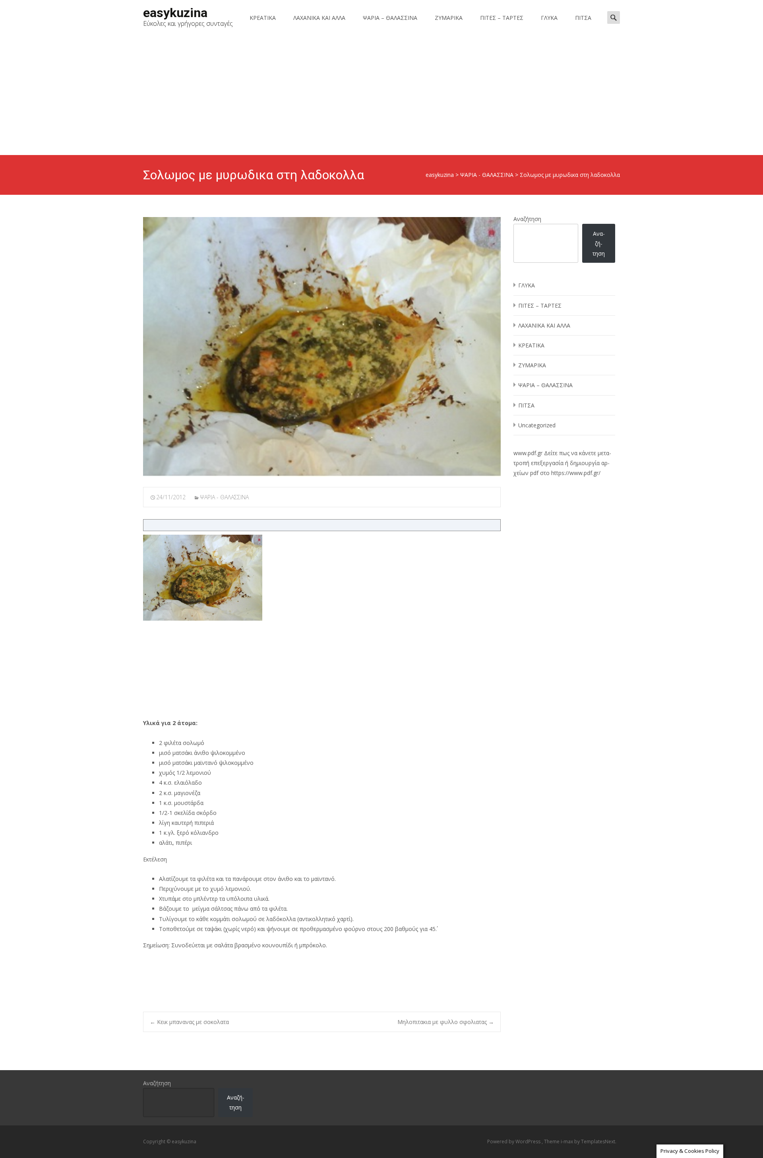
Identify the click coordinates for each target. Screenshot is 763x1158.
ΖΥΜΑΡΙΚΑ (449, 17)
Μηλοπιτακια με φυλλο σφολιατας (445, 1022)
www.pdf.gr (527, 453)
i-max (567, 1141)
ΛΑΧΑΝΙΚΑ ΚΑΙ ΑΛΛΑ (319, 17)
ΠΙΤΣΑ (583, 17)
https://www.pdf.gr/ (575, 473)
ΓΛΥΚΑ (549, 17)
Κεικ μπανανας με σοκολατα (189, 1022)
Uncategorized (537, 425)
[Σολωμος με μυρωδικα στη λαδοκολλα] (322, 347)
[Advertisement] (381, 95)
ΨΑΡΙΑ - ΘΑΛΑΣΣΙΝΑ (224, 497)
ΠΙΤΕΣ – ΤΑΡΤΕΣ (501, 17)
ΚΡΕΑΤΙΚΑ (263, 17)
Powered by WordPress (514, 1141)
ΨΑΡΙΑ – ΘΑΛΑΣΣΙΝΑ (390, 17)
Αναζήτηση (527, 219)
